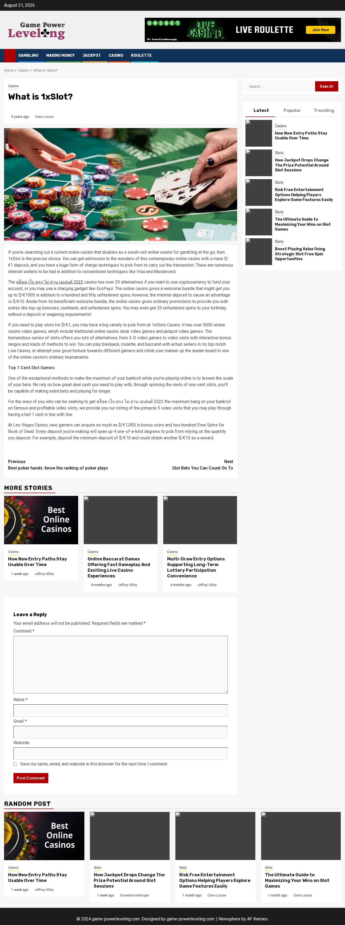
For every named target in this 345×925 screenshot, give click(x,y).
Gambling (28, 55)
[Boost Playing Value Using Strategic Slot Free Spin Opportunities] (258, 251)
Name (20, 699)
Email (20, 721)
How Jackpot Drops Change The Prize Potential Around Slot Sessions (302, 165)
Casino (116, 55)
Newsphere (229, 919)
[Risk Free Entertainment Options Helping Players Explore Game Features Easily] (258, 192)
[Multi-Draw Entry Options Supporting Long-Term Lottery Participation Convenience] (200, 520)
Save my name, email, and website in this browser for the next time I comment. (94, 764)
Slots (279, 153)
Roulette (141, 55)
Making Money (60, 55)
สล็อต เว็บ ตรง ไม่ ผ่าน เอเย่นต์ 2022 (49, 282)
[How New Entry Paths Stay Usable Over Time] (41, 520)
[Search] (337, 56)
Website (21, 742)
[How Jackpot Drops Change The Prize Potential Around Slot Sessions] (258, 162)
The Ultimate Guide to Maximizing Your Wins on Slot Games (303, 224)
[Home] (9, 55)
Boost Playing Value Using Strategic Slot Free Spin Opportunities (300, 254)
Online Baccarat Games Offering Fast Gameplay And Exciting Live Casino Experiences (119, 567)
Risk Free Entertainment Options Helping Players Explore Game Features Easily (304, 195)
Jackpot (91, 55)
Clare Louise (44, 117)
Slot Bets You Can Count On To (202, 465)
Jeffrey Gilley (44, 574)
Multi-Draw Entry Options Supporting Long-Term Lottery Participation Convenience (196, 567)
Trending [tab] (323, 110)
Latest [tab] (261, 110)
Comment (23, 631)
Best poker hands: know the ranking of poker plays (58, 465)
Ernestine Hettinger (134, 895)
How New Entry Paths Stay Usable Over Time (37, 561)
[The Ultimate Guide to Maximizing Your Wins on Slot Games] (258, 221)
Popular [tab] (292, 110)
